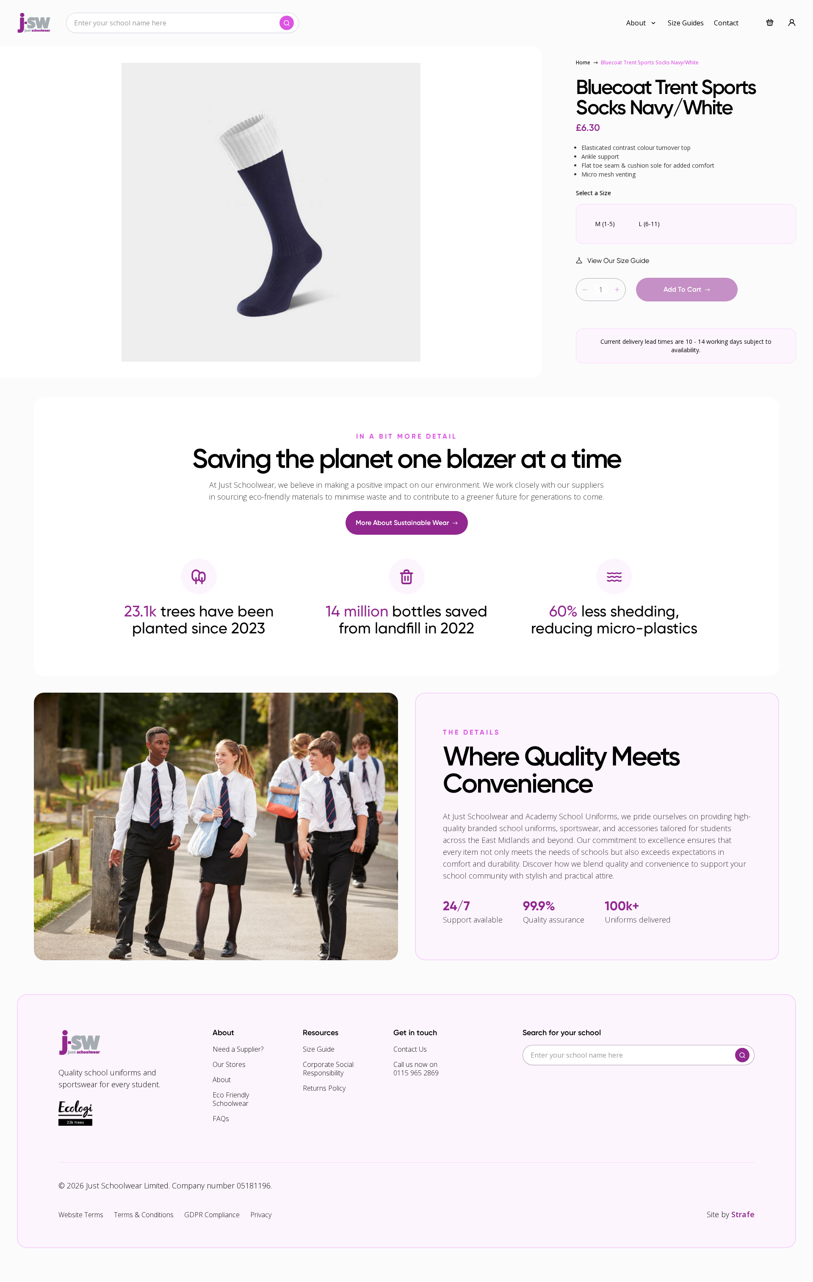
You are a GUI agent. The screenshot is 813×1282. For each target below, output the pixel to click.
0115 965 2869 (416, 1073)
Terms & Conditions (144, 1214)
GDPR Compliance (212, 1214)
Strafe (743, 1214)
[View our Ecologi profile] (75, 1113)
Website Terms (80, 1214)
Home (583, 62)
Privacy (260, 1214)
